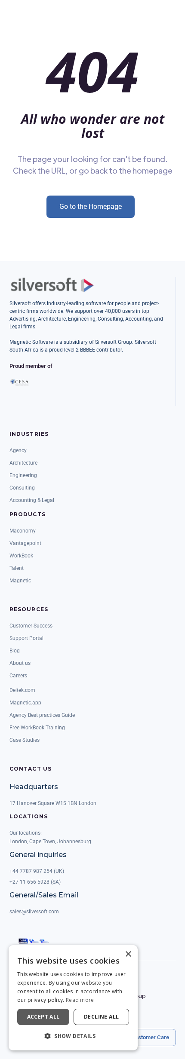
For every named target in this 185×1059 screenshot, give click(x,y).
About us (20, 663)
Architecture (23, 463)
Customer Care (150, 1037)
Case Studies (24, 740)
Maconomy (22, 531)
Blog (14, 651)
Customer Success (30, 626)
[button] (73, 1036)
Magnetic (20, 581)
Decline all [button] (101, 1016)
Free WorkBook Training (37, 728)
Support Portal (26, 638)
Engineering (23, 475)
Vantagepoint (25, 543)
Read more (80, 1000)
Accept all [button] (43, 1016)
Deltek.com (22, 690)
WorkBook (21, 556)
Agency (18, 450)
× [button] (128, 954)
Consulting (22, 488)
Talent (16, 568)
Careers (18, 676)
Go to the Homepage (90, 206)
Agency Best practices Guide (42, 715)
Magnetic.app (25, 703)
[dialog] (73, 997)
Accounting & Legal (31, 500)
